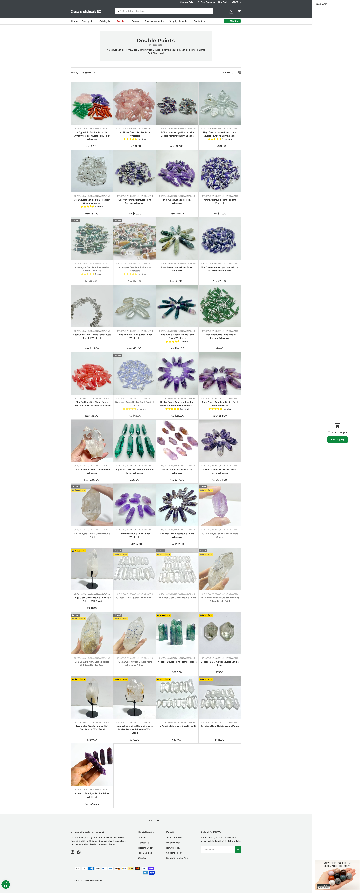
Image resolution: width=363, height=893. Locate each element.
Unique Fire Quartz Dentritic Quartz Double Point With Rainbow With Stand (135, 729)
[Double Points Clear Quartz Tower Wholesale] (134, 306)
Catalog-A (87, 21)
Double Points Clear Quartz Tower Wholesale (135, 336)
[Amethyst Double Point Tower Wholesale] (134, 505)
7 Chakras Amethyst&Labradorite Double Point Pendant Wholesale (177, 134)
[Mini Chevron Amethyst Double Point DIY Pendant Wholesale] (220, 238)
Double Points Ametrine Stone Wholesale (177, 471)
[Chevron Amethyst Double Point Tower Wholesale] (220, 441)
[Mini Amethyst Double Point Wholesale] (177, 171)
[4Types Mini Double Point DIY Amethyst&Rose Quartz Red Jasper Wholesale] (92, 103)
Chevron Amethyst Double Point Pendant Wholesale (134, 201)
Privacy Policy (173, 842)
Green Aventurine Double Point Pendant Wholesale (220, 336)
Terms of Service (174, 837)
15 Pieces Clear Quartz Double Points (177, 726)
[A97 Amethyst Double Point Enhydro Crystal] (220, 505)
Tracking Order (145, 847)
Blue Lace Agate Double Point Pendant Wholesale (134, 404)
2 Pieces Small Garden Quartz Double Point (220, 663)
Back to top (154, 820)
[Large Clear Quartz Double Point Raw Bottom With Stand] (92, 569)
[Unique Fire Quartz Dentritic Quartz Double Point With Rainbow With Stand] (134, 697)
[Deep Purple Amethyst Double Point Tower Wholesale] (220, 373)
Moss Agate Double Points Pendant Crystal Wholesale (92, 269)
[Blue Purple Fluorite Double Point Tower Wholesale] (177, 306)
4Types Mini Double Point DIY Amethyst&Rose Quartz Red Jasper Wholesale (92, 135)
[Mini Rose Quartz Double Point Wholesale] (134, 103)
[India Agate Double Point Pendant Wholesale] (134, 238)
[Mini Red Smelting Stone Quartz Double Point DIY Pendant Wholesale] (92, 373)
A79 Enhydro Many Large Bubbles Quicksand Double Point (92, 663)
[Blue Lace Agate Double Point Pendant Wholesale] (134, 373)
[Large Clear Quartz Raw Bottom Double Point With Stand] (92, 697)
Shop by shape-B (178, 21)
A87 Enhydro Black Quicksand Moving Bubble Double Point (220, 599)
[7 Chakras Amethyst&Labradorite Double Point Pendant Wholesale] (177, 103)
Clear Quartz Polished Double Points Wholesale (92, 471)
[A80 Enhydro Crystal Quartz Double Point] (92, 505)
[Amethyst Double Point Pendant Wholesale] (220, 171)
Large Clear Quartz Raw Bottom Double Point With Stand (92, 728)
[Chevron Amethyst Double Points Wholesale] (177, 505)
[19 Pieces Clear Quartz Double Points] (134, 569)
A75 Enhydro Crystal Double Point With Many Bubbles (135, 663)
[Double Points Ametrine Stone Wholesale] (177, 441)
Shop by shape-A (153, 21)
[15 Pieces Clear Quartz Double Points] (177, 697)
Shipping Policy (187, 2)
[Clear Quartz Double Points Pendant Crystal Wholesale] (92, 171)
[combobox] (164, 11)
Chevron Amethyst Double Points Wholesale (177, 535)
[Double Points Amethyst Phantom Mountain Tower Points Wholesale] (177, 373)
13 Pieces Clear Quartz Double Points (219, 726)
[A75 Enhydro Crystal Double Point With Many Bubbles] (134, 633)
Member (142, 837)
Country (142, 858)
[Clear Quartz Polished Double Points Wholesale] (92, 441)
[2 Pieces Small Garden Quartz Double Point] (220, 633)
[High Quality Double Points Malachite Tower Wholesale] (134, 441)
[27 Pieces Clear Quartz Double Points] (177, 569)
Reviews (136, 21)
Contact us (143, 842)
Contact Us (199, 21)
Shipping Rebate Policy (178, 858)
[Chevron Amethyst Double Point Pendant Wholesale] (134, 171)
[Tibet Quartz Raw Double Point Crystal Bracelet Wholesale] (92, 306)
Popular (121, 21)
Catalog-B (104, 21)
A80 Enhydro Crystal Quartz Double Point (92, 535)
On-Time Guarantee (206, 2)
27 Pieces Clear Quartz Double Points (177, 597)
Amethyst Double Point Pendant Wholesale (220, 201)
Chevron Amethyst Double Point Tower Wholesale (219, 471)
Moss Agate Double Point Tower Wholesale (177, 269)
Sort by (74, 72)
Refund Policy (173, 847)
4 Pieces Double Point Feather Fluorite (177, 661)
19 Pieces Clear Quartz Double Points (134, 597)
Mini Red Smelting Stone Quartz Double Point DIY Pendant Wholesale (92, 404)
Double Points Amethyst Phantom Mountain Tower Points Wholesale (177, 404)
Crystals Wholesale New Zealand (89, 880)
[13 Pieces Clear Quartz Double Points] (220, 697)
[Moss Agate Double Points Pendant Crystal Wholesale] (92, 238)
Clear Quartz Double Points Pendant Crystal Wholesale (92, 201)
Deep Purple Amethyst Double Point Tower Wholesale (219, 404)
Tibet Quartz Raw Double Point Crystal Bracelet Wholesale (92, 336)
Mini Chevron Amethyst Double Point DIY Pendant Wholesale (220, 269)
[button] (239, 11)
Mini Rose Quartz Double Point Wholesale (134, 134)
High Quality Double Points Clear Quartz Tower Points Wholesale (219, 134)
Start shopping (338, 439)
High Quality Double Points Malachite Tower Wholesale (134, 471)
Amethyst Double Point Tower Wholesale (135, 535)
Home (74, 21)
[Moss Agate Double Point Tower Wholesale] (177, 238)
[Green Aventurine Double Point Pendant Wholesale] (220, 306)
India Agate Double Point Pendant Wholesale (135, 269)
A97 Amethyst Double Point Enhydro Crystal (219, 535)
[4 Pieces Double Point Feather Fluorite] (177, 633)
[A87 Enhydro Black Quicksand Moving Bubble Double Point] (220, 569)
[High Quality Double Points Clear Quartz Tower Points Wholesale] (220, 103)
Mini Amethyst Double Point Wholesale (177, 201)
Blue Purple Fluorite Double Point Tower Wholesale (177, 336)
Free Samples (145, 853)
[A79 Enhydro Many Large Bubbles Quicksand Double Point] (92, 633)
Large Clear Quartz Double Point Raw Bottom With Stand (92, 599)
